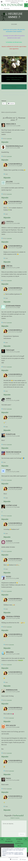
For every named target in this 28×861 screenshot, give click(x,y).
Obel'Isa (9, 266)
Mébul (8, 399)
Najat (8, 470)
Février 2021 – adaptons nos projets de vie (19, 844)
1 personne (9, 138)
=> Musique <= (14, 87)
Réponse (22, 834)
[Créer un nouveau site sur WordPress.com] (14, 1)
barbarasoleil (12, 690)
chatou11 (10, 222)
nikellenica (11, 124)
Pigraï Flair (10, 434)
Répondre (4, 142)
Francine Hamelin (13, 452)
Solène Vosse (11, 505)
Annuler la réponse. (15, 818)
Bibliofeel (10, 652)
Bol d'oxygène (12, 5)
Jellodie (9, 182)
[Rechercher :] (10, 8)
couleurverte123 (15, 164)
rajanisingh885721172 (14, 146)
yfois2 (8, 577)
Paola (8, 778)
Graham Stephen (13, 617)
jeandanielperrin (13, 306)
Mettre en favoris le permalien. (8, 112)
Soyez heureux (8, 840)
